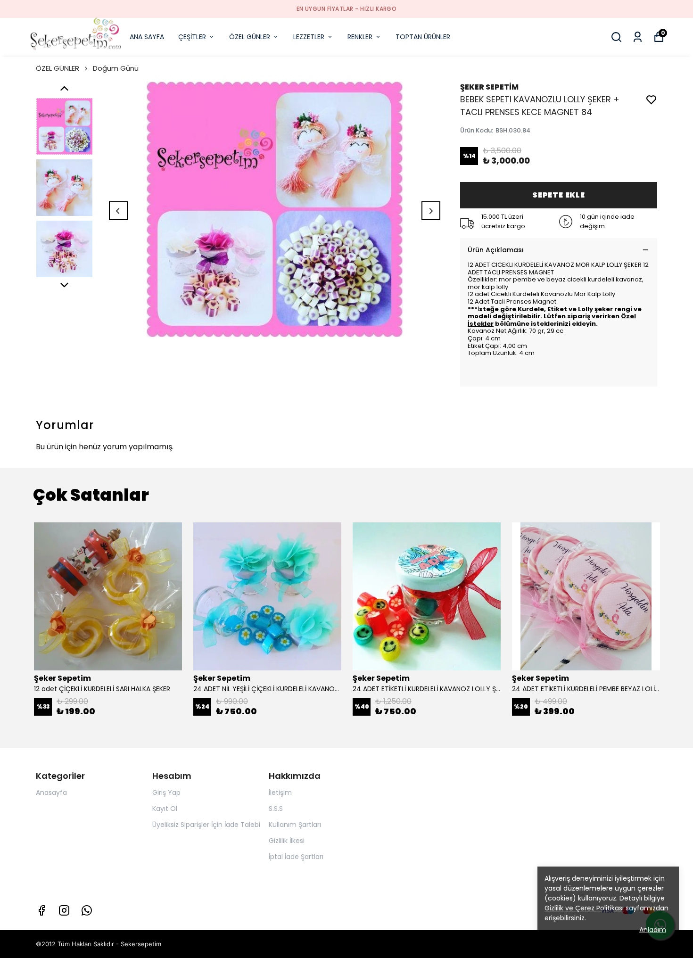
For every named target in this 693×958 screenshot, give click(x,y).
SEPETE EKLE (558, 195)
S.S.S (276, 808)
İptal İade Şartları (296, 856)
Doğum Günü (116, 68)
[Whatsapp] (86, 910)
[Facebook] (41, 910)
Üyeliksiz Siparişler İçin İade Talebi (206, 824)
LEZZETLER (308, 36)
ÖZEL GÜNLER (249, 36)
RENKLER (359, 36)
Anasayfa (51, 792)
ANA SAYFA (147, 36)
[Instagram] (64, 910)
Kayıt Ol (164, 808)
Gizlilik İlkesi (287, 840)
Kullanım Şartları (295, 824)
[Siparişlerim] (638, 37)
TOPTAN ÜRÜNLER (423, 36)
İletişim (280, 792)
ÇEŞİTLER (192, 36)
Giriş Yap (166, 792)
